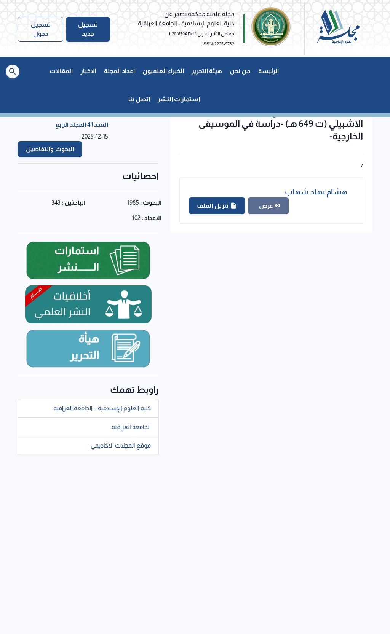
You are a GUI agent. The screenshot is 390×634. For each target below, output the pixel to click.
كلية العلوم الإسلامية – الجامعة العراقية (102, 408)
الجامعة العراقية (131, 427)
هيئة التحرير (207, 71)
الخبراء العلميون (163, 71)
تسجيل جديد (88, 29)
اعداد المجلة (119, 71)
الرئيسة (268, 71)
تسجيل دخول (41, 29)
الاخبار (88, 71)
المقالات (61, 71)
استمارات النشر (179, 99)
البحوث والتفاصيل (50, 149)
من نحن (240, 71)
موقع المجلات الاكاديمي (121, 445)
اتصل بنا (139, 99)
